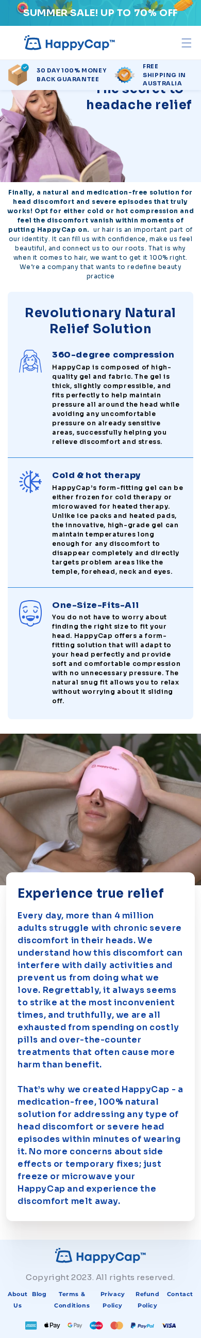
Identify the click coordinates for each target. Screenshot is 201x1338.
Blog (39, 1294)
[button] (186, 43)
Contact (180, 1294)
